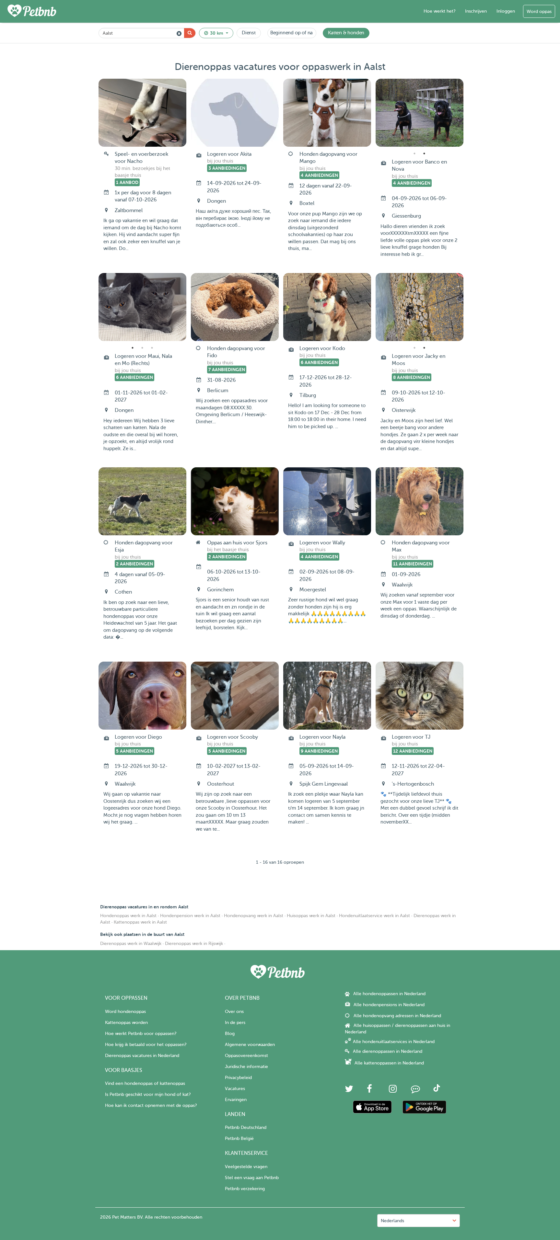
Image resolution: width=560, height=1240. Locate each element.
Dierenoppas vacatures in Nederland (142, 1055)
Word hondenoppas (125, 1011)
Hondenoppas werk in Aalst (128, 915)
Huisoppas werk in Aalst (311, 915)
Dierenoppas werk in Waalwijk (130, 943)
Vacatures (235, 1088)
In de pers (235, 1022)
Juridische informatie (246, 1066)
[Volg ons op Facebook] (369, 1090)
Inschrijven (476, 11)
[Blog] (415, 1090)
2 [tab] (424, 153)
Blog (230, 1033)
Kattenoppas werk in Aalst (140, 922)
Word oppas (539, 11)
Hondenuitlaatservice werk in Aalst (374, 915)
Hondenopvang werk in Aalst (253, 915)
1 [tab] (414, 153)
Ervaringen (236, 1099)
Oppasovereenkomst (246, 1055)
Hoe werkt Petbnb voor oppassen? (140, 1033)
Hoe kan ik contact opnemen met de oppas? (151, 1105)
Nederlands (392, 1220)
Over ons (234, 1011)
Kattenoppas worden (126, 1022)
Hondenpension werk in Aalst (190, 915)
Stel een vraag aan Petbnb (252, 1177)
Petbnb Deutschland (245, 1127)
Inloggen (505, 11)
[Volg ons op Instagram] (393, 1090)
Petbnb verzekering (245, 1188)
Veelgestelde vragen (246, 1166)
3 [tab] (152, 348)
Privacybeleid (238, 1077)
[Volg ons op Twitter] (349, 1090)
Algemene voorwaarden (250, 1044)
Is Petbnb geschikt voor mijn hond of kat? (148, 1094)
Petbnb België (239, 1138)
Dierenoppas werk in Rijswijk (194, 943)
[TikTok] (436, 1090)
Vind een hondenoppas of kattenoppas (145, 1083)
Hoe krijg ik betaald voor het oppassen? (145, 1044)
